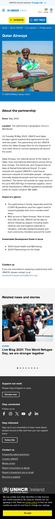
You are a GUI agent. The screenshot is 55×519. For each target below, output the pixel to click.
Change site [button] (37, 2)
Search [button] (40, 12)
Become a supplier (11, 476)
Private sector (46, 27)
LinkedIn (36, 414)
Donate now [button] (11, 394)
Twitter (17, 414)
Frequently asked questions (15, 454)
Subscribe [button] (10, 440)
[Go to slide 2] (21, 368)
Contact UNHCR (10, 458)
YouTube (23, 414)
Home (4, 27)
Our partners (31, 27)
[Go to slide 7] (35, 368)
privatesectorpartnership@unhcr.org (19, 275)
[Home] (16, 11)
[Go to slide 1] (18, 368)
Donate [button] (46, 12)
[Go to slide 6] (32, 368)
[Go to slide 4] (26, 368)
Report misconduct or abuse (16, 467)
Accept (27, 513)
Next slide (50, 322)
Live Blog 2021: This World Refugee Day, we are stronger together (27, 351)
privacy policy (31, 503)
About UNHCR (16, 27)
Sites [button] (51, 12)
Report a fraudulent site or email (18, 472)
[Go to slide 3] (24, 368)
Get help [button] (39, 20)
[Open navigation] (3, 10)
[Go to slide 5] (29, 368)
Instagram (10, 414)
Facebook (4, 414)
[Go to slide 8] (38, 368)
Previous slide (5, 322)
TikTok (30, 414)
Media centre (8, 463)
